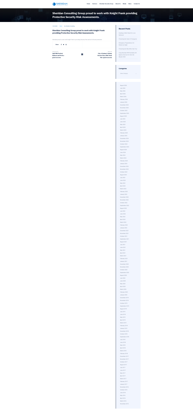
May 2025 (122, 124)
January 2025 (123, 135)
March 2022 (123, 222)
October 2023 (123, 172)
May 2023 (122, 183)
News (129, 3)
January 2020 (123, 295)
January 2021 (123, 261)
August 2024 (123, 149)
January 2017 (123, 384)
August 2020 (123, 275)
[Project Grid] (82, 54)
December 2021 (124, 230)
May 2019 (122, 317)
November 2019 (124, 300)
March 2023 (123, 188)
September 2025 (124, 113)
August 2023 (123, 175)
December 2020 (124, 264)
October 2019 (123, 303)
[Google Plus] (66, 44)
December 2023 (124, 166)
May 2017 (122, 373)
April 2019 (123, 320)
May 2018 (122, 345)
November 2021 (124, 233)
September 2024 (124, 147)
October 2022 (123, 202)
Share (57, 44)
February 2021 (124, 258)
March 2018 (123, 350)
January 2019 (123, 328)
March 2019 (123, 323)
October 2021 (123, 236)
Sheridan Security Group (106, 3)
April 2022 (123, 219)
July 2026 (122, 88)
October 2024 (123, 144)
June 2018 (123, 342)
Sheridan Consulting (70, 26)
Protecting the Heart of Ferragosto (128, 39)
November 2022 (124, 200)
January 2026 (123, 102)
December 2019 (124, 297)
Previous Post (55, 51)
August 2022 (123, 208)
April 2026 (123, 94)
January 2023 (123, 194)
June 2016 (123, 392)
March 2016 (123, 401)
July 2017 (122, 367)
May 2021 (122, 250)
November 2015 (124, 404)
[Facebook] (61, 44)
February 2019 (124, 325)
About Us (118, 3)
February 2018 (124, 353)
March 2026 (123, 96)
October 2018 (123, 334)
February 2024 (124, 161)
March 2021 (123, 255)
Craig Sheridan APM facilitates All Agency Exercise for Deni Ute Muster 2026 (128, 55)
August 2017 (123, 364)
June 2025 (123, 121)
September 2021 (124, 239)
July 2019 (122, 311)
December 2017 (124, 356)
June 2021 (123, 247)
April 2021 (123, 253)
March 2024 (123, 158)
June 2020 (123, 281)
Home (88, 3)
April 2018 (123, 348)
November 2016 (124, 387)
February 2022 (124, 225)
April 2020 (123, 286)
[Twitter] (63, 44)
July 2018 (122, 339)
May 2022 (122, 216)
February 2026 (124, 99)
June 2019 (123, 314)
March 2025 (123, 130)
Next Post (110, 51)
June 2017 (123, 370)
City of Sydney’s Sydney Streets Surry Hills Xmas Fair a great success (104, 55)
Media (124, 3)
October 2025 (123, 110)
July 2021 (122, 244)
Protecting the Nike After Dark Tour (128, 49)
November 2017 (124, 359)
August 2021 (123, 242)
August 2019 (123, 309)
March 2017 (123, 378)
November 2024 (124, 141)
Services (94, 3)
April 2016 (123, 398)
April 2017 (123, 376)
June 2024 (123, 152)
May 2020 (122, 283)
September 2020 (124, 272)
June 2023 (123, 180)
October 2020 (123, 269)
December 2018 (124, 331)
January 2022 (123, 228)
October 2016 (123, 390)
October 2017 (123, 362)
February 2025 (124, 133)
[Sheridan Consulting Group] (59, 4)
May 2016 (122, 395)
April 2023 (123, 186)
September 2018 (124, 336)
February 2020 (124, 292)
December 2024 (124, 138)
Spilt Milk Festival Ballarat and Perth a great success (58, 55)
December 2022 (124, 197)
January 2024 (123, 163)
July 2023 (122, 177)
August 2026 (123, 85)
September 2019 (124, 306)
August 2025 (123, 116)
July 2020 (122, 278)
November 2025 (124, 107)
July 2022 (122, 211)
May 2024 (122, 155)
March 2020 (123, 289)
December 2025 (124, 105)
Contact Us (137, 3)
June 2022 (123, 214)
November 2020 (124, 267)
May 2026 (122, 91)
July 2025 (122, 119)
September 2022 (124, 205)
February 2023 (124, 191)
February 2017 (124, 381)
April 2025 (123, 127)
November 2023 (124, 169)
